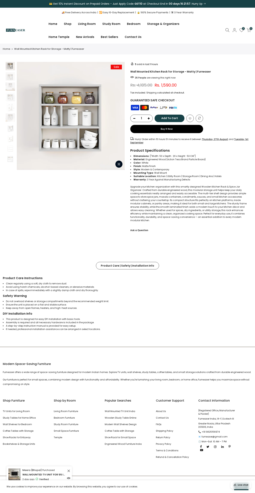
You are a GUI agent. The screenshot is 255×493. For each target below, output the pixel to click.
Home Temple (59, 37)
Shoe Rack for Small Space (120, 437)
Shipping (151, 92)
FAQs (158, 424)
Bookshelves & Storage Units (19, 444)
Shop (67, 24)
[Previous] (23, 116)
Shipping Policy (164, 430)
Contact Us (133, 37)
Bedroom (134, 24)
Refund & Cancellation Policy (172, 457)
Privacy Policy (163, 444)
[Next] (118, 116)
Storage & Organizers (163, 24)
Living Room (87, 24)
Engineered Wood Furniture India (123, 444)
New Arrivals (85, 37)
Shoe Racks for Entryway (17, 437)
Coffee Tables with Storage (18, 430)
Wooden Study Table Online (120, 417)
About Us (161, 411)
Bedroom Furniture (64, 417)
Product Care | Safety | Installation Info (127, 266)
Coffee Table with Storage (119, 430)
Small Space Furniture (66, 430)
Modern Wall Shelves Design (121, 424)
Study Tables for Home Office (19, 417)
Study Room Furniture (66, 424)
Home (53, 24)
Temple (58, 437)
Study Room (111, 24)
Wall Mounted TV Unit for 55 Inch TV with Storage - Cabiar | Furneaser (44, 474)
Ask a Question (139, 230)
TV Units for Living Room (16, 411)
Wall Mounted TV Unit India (120, 411)
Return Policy (163, 437)
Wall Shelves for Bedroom (17, 424)
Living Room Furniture (66, 411)
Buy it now (167, 128)
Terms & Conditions (167, 450)
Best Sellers (109, 37)
